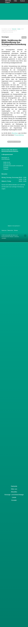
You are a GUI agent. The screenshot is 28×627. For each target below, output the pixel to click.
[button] (23, 37)
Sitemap (16, 230)
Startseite (14, 29)
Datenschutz (10, 230)
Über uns (14, 489)
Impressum (4, 230)
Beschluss (15, 133)
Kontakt (14, 500)
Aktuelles (14, 492)
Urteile (18, 29)
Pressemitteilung (19, 135)
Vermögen (5, 37)
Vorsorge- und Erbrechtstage (14, 494)
